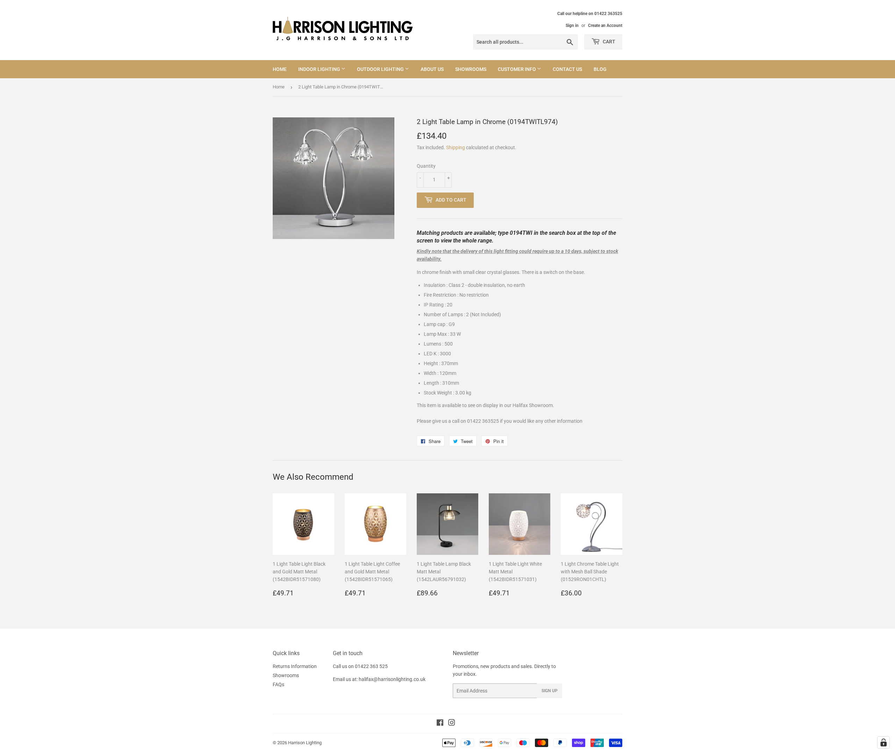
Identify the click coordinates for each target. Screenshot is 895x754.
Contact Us (567, 69)
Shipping (455, 147)
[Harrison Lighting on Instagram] (451, 723)
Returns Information (295, 666)
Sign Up (550, 690)
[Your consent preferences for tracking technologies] (883, 742)
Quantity (426, 166)
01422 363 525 (371, 666)
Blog (600, 69)
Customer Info (517, 69)
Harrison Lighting (305, 742)
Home (280, 69)
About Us (432, 69)
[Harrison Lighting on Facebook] (440, 723)
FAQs (278, 684)
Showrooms (470, 69)
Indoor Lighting (319, 69)
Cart (608, 41)
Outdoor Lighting (381, 69)
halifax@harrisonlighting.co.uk (392, 679)
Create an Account (605, 25)
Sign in (572, 25)
